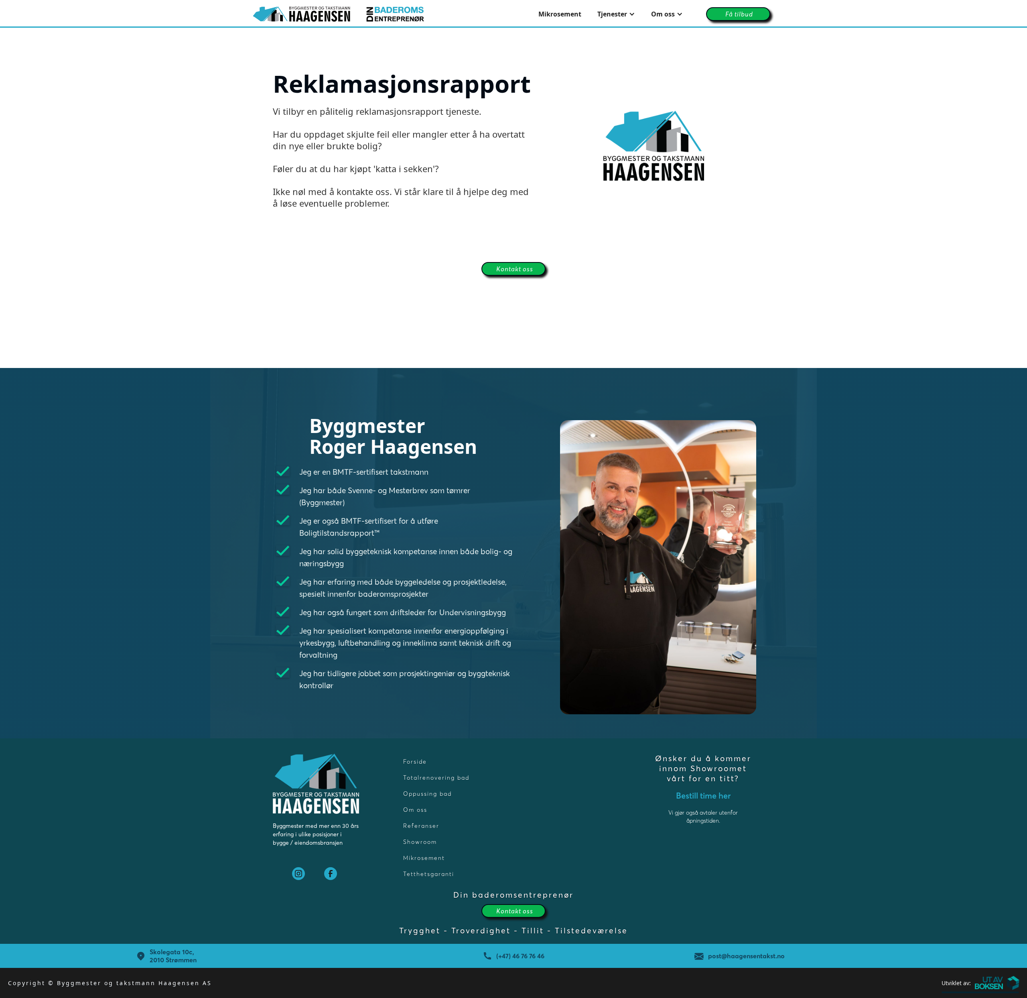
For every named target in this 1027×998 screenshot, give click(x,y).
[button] (616, 14)
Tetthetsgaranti (428, 874)
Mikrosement (559, 14)
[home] (338, 14)
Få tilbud (739, 14)
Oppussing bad (427, 793)
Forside (415, 761)
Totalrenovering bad (436, 777)
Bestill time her (703, 796)
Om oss (415, 809)
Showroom (420, 842)
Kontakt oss (514, 269)
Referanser (421, 825)
